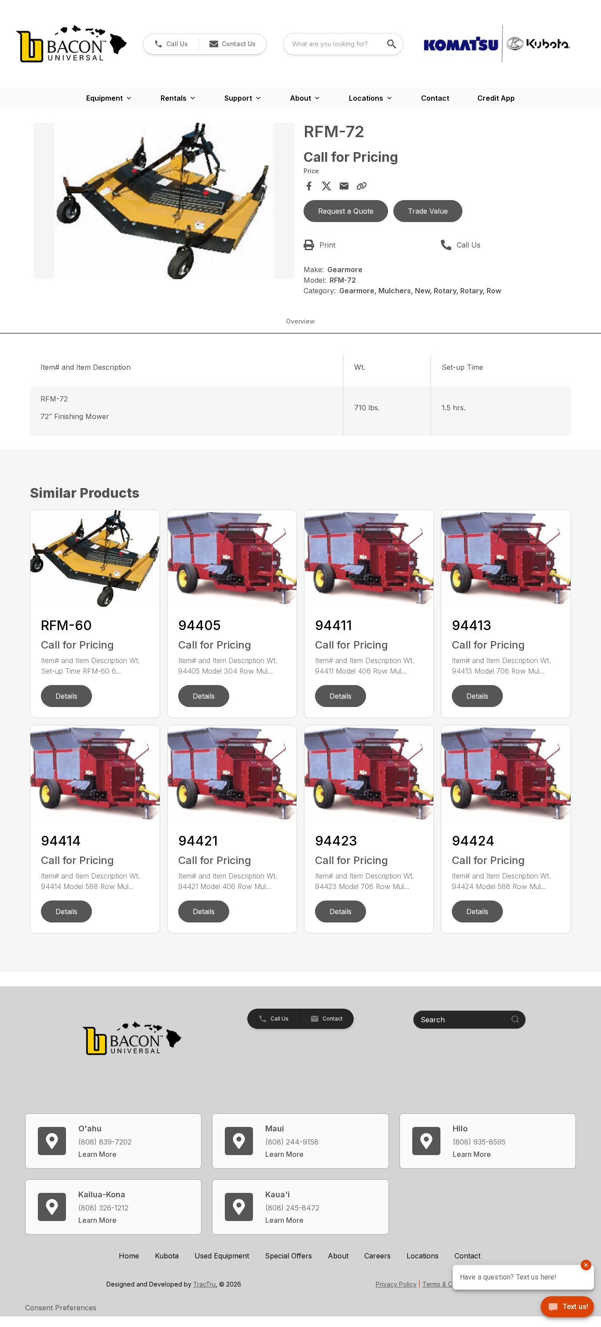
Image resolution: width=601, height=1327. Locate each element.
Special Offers (288, 1255)
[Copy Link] (361, 186)
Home (129, 1255)
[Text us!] (567, 1307)
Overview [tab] (300, 321)
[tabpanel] (163, 202)
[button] (170, 44)
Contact (435, 98)
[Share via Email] (344, 186)
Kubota (167, 1255)
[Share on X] (326, 186)
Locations (423, 1255)
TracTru (204, 1284)
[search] (392, 44)
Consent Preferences (60, 1307)
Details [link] (66, 696)
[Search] (515, 1019)
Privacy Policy (396, 1284)
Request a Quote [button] (346, 211)
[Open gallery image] (163, 201)
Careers (377, 1255)
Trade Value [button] (428, 211)
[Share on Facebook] (309, 186)
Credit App (496, 98)
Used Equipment (221, 1255)
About (338, 1255)
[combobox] (343, 44)
